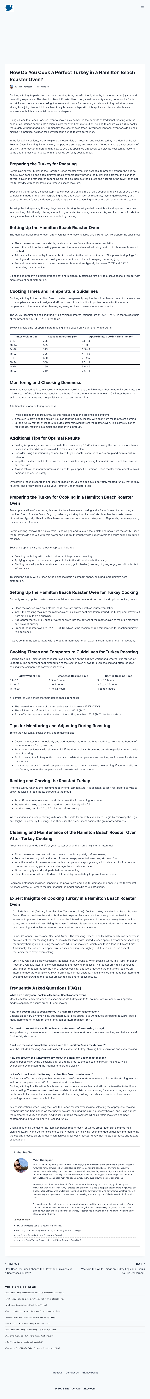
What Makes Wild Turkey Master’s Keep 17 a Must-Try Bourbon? (31, 1330)
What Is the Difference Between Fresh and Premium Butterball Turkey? (33, 1311)
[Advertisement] (75, 35)
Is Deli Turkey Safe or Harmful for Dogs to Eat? (24, 1342)
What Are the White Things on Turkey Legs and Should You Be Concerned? (112, 1268)
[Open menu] (142, 7)
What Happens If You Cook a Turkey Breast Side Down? (27, 1323)
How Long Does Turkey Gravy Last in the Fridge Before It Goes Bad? (48, 1240)
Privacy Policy (90, 1372)
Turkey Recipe (42, 87)
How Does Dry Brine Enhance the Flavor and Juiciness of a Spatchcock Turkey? (38, 1268)
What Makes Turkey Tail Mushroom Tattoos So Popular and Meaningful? (34, 1293)
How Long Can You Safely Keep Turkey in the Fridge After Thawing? (48, 1230)
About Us (57, 1372)
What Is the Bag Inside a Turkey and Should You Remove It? (29, 1336)
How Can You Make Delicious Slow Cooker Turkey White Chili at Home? (34, 1299)
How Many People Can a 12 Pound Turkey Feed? (39, 1225)
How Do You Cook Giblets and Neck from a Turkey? (26, 1305)
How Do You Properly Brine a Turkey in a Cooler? (39, 1235)
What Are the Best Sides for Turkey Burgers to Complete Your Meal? (32, 1348)
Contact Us (72, 1372)
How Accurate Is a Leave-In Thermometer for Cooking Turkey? (30, 1317)
